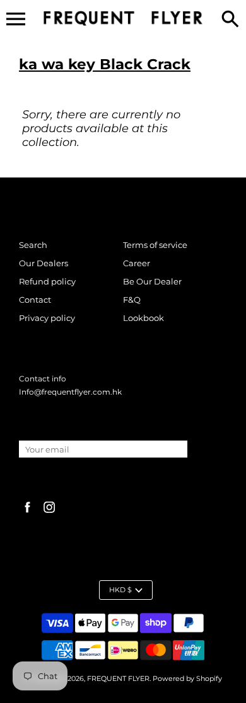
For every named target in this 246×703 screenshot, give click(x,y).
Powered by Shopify (187, 678)
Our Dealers (43, 263)
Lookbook (143, 318)
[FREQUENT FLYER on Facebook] (27, 514)
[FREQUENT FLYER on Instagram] (49, 514)
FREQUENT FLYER (118, 678)
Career (136, 263)
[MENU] (15, 19)
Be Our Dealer (152, 281)
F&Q (132, 300)
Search (33, 245)
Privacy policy (47, 318)
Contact (35, 300)
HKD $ (120, 589)
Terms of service (155, 245)
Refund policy (47, 281)
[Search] (230, 20)
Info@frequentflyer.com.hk (70, 391)
